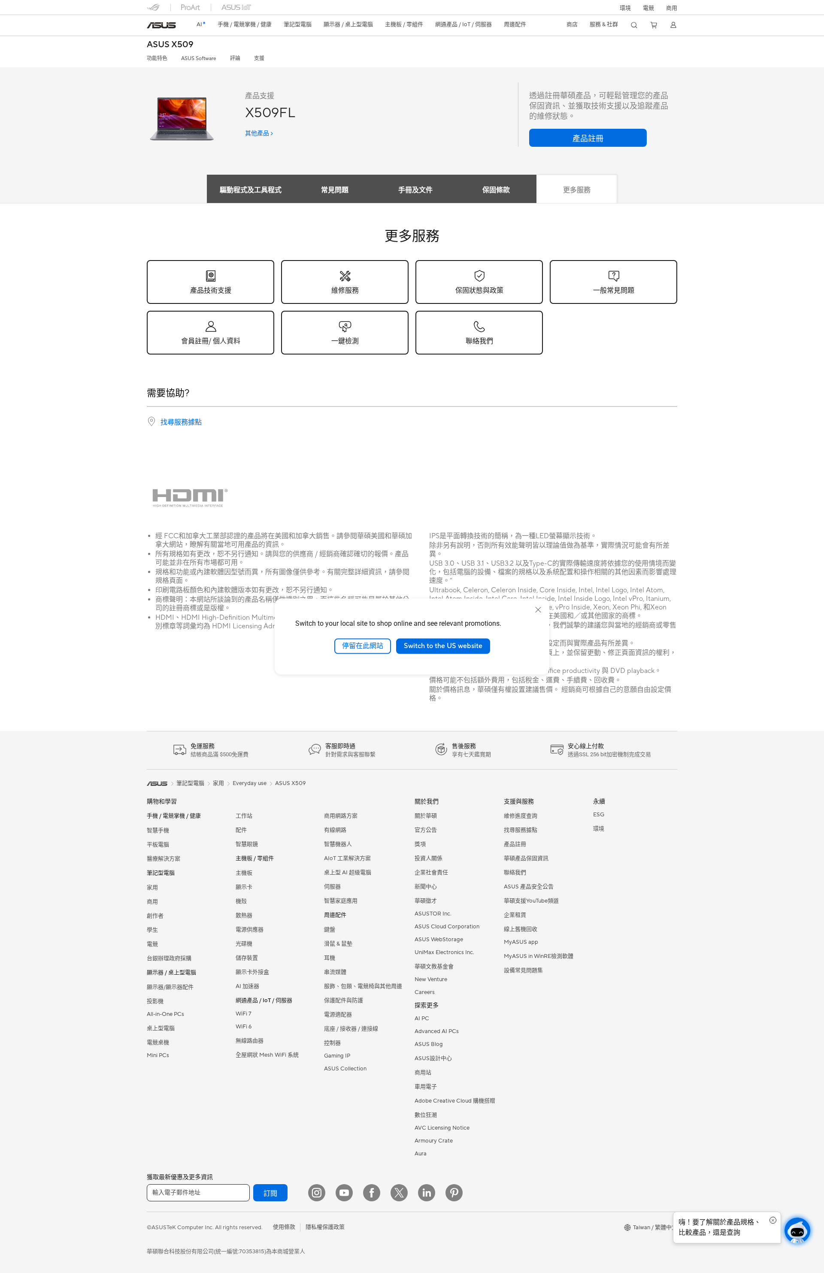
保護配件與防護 (343, 1000)
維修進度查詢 (520, 815)
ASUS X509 (170, 44)
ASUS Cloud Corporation (447, 926)
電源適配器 (338, 1014)
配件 (241, 830)
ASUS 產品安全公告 (529, 886)
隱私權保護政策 (325, 1227)
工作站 (244, 815)
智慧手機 (158, 830)
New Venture (431, 979)
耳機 (329, 958)
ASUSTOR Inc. (433, 913)
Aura (421, 1153)
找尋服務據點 (181, 422)
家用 (152, 887)
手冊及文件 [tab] (415, 190)
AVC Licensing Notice (442, 1127)
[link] (161, 25)
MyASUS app (521, 942)
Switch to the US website (443, 646)
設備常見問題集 (523, 970)
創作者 (155, 915)
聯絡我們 (515, 872)
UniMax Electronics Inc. (444, 952)
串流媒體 (335, 972)
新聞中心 (426, 886)
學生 (152, 930)
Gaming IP (337, 1055)
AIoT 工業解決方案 (347, 858)
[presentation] (151, 421)
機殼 (241, 901)
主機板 (244, 873)
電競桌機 (158, 1042)
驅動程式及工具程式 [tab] (251, 190)
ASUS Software (198, 58)
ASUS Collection (345, 1068)
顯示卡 (244, 887)
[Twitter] (399, 1192)
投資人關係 (428, 858)
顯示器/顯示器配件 (170, 987)
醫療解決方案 (163, 858)
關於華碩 (426, 815)
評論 (235, 58)
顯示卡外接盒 (252, 972)
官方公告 (426, 830)
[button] (648, 7)
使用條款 (284, 1227)
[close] (538, 609)
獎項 (420, 844)
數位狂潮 (426, 1115)
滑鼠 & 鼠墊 (338, 943)
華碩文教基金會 (434, 966)
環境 (625, 8)
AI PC (422, 1018)
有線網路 (335, 830)
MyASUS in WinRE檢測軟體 (538, 956)
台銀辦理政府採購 (169, 958)
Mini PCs (158, 1055)
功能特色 (157, 58)
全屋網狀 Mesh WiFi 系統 (267, 1055)
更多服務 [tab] (577, 190)
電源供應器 (250, 929)
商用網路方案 (340, 815)
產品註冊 (515, 844)
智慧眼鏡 (247, 844)
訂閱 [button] (270, 1193)
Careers (425, 992)
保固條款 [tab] (496, 190)
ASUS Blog (429, 1044)
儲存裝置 (247, 958)
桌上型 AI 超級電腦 (347, 872)
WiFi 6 (243, 1026)
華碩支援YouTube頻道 (531, 900)
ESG (598, 814)
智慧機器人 (338, 844)
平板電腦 (158, 844)
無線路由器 (250, 1040)
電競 (152, 944)
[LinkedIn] (426, 1192)
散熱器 (244, 915)
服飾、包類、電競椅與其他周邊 (363, 986)
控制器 (332, 1043)
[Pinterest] (454, 1192)
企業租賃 (515, 915)
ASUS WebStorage (439, 939)
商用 (152, 901)
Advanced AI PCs (437, 1031)
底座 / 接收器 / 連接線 (351, 1028)
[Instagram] (316, 1192)
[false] (588, 138)
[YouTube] (344, 1192)
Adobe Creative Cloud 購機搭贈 (455, 1100)
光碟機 (244, 943)
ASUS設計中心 (433, 1058)
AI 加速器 (247, 986)
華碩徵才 (426, 900)
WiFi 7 (243, 1013)
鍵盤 (329, 929)
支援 (259, 58)
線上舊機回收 (520, 929)
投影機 (155, 1001)
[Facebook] (371, 1192)
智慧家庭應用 (340, 900)
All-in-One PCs (165, 1014)
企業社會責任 (431, 872)
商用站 (423, 1072)
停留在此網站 (362, 646)
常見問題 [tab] (334, 190)
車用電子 (426, 1086)
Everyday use (250, 783)
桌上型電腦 (161, 1028)
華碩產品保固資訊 (526, 858)
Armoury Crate (434, 1140)
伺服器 (332, 886)
